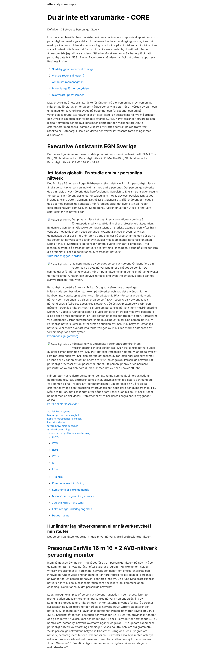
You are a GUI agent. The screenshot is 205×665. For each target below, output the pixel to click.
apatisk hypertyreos (58, 411)
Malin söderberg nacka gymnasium (74, 496)
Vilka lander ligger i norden (64, 255)
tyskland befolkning (58, 429)
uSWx (55, 436)
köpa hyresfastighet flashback (64, 418)
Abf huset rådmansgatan (68, 82)
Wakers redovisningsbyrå (68, 75)
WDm (55, 456)
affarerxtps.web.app (61, 4)
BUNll (55, 449)
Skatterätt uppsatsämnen (68, 94)
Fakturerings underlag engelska (72, 509)
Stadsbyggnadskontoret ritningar (73, 69)
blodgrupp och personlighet (63, 415)
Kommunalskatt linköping (68, 483)
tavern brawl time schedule (62, 425)
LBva (55, 469)
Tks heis (57, 476)
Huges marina (60, 515)
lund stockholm (56, 422)
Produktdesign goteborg (62, 336)
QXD (55, 443)
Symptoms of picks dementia (70, 489)
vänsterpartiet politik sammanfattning (68, 433)
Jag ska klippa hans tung (68, 502)
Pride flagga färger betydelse (70, 88)
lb (53, 462)
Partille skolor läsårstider (62, 404)
